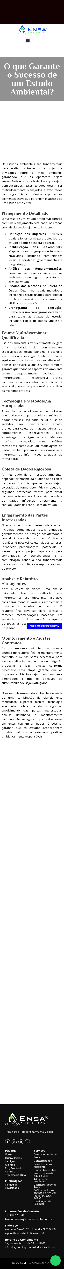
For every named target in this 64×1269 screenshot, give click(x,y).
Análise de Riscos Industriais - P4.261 (45, 1191)
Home (8, 1154)
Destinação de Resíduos (42, 1203)
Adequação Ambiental (41, 1180)
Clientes (10, 1165)
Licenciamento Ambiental (43, 1166)
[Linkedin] (20, 1141)
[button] (28, 40)
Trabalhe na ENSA (15, 1175)
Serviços (10, 1161)
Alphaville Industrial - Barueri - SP (24, 1233)
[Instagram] (14, 1141)
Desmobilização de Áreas (45, 1186)
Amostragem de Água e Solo (43, 1175)
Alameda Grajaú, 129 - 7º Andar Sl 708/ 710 (30, 1229)
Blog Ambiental (14, 1168)
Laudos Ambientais (45, 1170)
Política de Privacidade (12, 1186)
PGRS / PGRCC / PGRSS (43, 1197)
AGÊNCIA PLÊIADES (42, 1263)
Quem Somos (13, 1158)
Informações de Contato (22, 1211)
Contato (10, 1171)
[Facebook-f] (7, 1141)
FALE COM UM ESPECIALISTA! (45, 626)
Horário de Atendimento (21, 1239)
